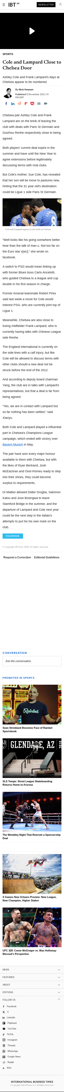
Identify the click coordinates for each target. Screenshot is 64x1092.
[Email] (39, 103)
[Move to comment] (45, 103)
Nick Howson (26, 89)
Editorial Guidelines (46, 557)
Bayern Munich (13, 444)
